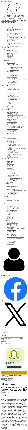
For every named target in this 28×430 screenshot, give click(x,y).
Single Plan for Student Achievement (16, 37)
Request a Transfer (11, 124)
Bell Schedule (10, 30)
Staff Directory (10, 58)
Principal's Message (11, 27)
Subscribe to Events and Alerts (14, 127)
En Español (3, 341)
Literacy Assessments (12, 77)
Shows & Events (11, 88)
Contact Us (9, 57)
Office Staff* (10, 56)
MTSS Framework (11, 40)
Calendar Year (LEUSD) (13, 35)
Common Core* (11, 63)
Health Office (10, 53)
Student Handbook (11, 32)
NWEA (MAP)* (14, 81)
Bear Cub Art (10, 71)
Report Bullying (11, 123)
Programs (9, 65)
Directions (9, 36)
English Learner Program (16, 67)
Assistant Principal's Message (14, 29)
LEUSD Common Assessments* (18, 79)
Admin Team (10, 50)
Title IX (9, 44)
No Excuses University (12, 42)
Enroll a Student (11, 116)
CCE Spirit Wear (11, 95)
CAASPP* (12, 84)
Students (9, 103)
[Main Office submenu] (4, 49)
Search (2, 338)
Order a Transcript (11, 120)
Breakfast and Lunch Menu (13, 98)
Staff (8, 105)
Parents (8, 102)
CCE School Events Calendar (14, 33)
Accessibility (4, 428)
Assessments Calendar (12, 75)
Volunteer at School (11, 130)
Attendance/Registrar (12, 51)
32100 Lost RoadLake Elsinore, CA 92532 (7, 377)
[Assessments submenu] (4, 74)
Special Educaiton (14, 68)
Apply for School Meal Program (15, 115)
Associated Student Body (13, 89)
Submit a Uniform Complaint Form (15, 126)
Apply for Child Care (12, 113)
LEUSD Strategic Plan (12, 39)
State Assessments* (11, 82)
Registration (10, 108)
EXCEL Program (14, 70)
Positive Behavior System (13, 64)
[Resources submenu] (4, 203)
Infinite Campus (11, 101)
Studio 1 (9, 94)
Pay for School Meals (12, 122)
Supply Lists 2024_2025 (13, 96)
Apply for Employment (12, 112)
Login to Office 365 (12, 99)
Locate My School (11, 119)
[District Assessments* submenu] (18, 189)
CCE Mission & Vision (12, 46)
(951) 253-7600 (8, 379)
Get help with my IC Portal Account (16, 117)
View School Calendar (12, 129)
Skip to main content (6, 1)
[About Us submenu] (4, 137)
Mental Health (10, 54)
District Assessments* (12, 78)
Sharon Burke (4, 343)
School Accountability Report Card (15, 43)
